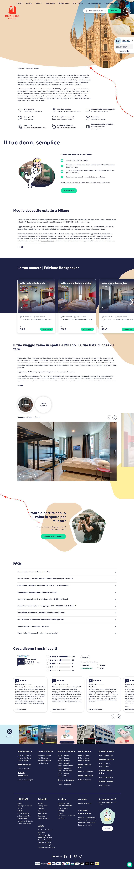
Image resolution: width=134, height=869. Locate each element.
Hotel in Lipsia (63, 773)
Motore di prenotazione (86, 817)
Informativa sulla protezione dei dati (45, 836)
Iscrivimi (107, 828)
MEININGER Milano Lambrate (90, 365)
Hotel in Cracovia (84, 780)
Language (85, 657)
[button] (131, 41)
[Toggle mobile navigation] (131, 3)
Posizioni (61, 813)
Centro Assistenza (94, 3)
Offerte (20, 811)
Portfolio (41, 808)
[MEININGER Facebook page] (70, 856)
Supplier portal (43, 818)
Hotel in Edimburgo (106, 777)
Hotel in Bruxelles (24, 769)
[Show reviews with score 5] (52, 657)
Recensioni (122, 51)
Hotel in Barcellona (106, 755)
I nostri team (62, 808)
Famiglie (29, 3)
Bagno (37, 417)
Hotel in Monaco (64, 776)
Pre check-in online (85, 825)
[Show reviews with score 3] (52, 663)
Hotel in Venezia (84, 760)
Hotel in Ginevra (104, 764)
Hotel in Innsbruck (24, 755)
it (127, 3)
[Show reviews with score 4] (52, 660)
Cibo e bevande (23, 813)
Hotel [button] (19, 3)
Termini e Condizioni (45, 830)
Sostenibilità (22, 818)
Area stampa (42, 813)
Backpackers (50, 3)
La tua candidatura (65, 806)
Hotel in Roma (83, 758)
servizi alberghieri (47, 241)
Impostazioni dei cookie (46, 847)
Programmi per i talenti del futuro (66, 817)
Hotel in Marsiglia (44, 760)
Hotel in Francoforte (65, 766)
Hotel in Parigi (43, 763)
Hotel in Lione (43, 758)
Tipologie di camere (24, 806)
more (49, 319)
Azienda (40, 803)
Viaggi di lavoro (63, 3)
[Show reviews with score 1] (52, 670)
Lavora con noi (63, 803)
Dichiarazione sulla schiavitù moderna (44, 841)
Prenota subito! (69, 190)
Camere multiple (24, 417)
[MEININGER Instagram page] (75, 856)
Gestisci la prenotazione (112, 3)
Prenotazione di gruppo (86, 822)
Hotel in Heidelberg (65, 771)
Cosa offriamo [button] (78, 3)
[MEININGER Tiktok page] (80, 856)
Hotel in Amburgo (64, 768)
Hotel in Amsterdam (85, 771)
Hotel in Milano (83, 755)
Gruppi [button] (38, 3)
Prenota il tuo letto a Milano (53, 536)
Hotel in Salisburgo (24, 758)
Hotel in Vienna (23, 760)
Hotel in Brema (63, 758)
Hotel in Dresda (64, 763)
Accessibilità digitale (45, 845)
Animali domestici (24, 816)
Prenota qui (114, 11)
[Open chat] (129, 864)
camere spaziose (76, 236)
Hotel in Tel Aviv (104, 785)
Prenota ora (47, 329)
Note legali (42, 832)
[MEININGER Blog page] (65, 856)
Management (42, 806)
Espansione (42, 811)
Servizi (19, 803)
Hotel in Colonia (64, 760)
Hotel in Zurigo (104, 766)
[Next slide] (115, 418)
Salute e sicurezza (24, 824)
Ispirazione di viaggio (25, 821)
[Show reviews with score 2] (52, 667)
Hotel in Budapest (64, 784)
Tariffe (19, 808)
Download (41, 816)
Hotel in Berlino (63, 755)
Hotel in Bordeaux (44, 755)
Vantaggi (61, 811)
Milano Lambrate (27, 476)
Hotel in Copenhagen (25, 780)
